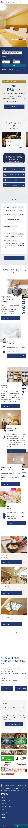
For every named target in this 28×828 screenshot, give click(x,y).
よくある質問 (14, 185)
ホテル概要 (5, 812)
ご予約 (7, 826)
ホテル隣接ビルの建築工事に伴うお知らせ (14, 236)
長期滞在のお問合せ (14, 174)
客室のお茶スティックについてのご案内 (13, 210)
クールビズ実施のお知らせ (10, 229)
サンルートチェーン (7, 798)
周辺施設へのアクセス (14, 724)
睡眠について (14, 106)
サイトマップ (5, 817)
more (14, 258)
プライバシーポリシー (7, 806)
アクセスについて (7, 688)
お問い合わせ (5, 803)
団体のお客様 (14, 180)
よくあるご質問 (6, 800)
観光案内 (4, 815)
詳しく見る (6, 318)
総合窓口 (14, 169)
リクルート (5, 809)
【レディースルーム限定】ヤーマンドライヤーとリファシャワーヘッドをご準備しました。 (14, 245)
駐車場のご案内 (21, 688)
